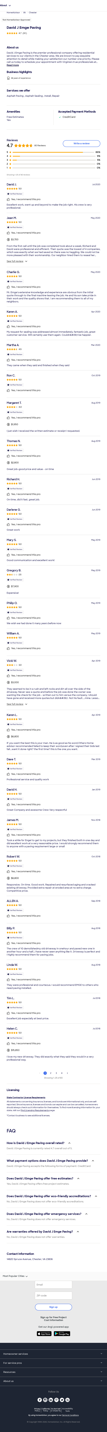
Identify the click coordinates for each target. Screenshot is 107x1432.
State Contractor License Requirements (26, 1097)
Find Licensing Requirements (35, 1110)
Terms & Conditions (70, 1415)
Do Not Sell (56, 1410)
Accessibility (67, 1410)
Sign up (53, 1307)
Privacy (37, 1410)
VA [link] (24, 12)
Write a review (82, 143)
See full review (15, 261)
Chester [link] (33, 12)
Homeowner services (15, 1353)
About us (8, 1381)
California (46, 1410)
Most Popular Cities (13, 1276)
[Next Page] (67, 1073)
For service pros (12, 1363)
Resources (9, 1372)
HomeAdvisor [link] (13, 12)
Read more (13, 65)
